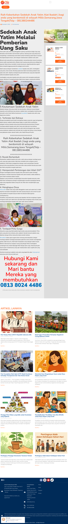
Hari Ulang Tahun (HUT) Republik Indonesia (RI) (16, 335)
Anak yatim (3, 189)
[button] (50, 2)
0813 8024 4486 (21, 285)
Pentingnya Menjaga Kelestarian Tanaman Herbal (16, 456)
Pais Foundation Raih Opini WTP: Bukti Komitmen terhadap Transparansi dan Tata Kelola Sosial (16, 375)
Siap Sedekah (60, 61)
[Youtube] (48, 480)
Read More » (3, 345)
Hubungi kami (36, 252)
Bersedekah (3, 237)
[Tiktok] (52, 480)
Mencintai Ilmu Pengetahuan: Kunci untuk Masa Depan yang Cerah (50, 375)
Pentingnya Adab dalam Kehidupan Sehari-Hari (50, 456)
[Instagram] (44, 480)
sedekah (20, 69)
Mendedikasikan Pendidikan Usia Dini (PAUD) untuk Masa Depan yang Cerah (49, 415)
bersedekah (24, 113)
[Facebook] (41, 480)
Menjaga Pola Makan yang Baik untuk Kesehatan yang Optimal (16, 415)
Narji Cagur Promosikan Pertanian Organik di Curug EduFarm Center (49, 335)
